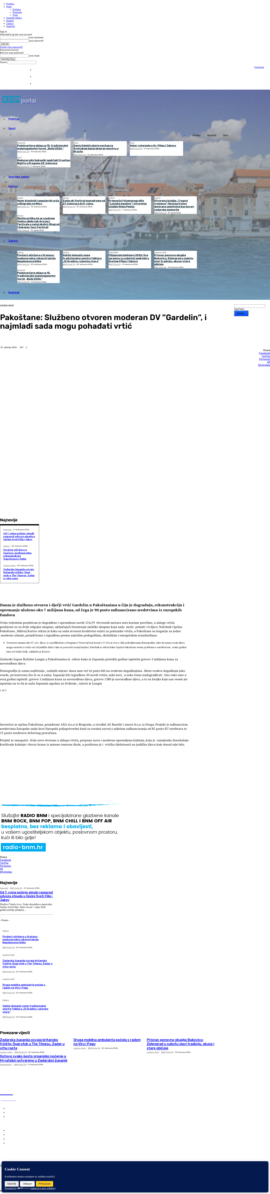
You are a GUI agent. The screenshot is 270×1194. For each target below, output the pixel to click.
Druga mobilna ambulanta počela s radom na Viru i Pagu (23, 986)
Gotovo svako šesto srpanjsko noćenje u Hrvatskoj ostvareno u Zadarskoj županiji (33, 1058)
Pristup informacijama (43, 83)
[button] (94, 754)
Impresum (37, 70)
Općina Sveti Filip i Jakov (20, 1134)
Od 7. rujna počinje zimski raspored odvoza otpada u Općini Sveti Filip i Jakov (19, 536)
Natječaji (10, 26)
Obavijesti (7, 530)
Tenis (15, 15)
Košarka (16, 9)
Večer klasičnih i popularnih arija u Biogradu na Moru (38, 202)
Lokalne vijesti (160, 252)
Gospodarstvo (6, 1064)
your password (36, 40)
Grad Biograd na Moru (19, 1130)
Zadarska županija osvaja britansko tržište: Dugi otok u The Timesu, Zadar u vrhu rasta (19, 574)
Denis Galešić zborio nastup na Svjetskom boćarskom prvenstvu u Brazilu (96, 148)
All (184, 135)
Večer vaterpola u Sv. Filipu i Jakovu (153, 145)
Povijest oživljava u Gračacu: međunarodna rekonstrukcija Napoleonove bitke (36, 258)
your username (36, 37)
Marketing (37, 77)
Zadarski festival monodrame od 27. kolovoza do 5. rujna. (84, 202)
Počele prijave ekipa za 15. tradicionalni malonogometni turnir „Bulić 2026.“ (42, 147)
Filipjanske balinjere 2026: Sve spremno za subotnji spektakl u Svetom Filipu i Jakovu (129, 258)
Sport (9, 6)
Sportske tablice (14, 18)
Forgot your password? (11, 47)
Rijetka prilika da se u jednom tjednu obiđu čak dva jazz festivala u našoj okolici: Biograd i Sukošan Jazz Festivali (38, 223)
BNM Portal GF (160, 213)
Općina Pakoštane (16, 1138)
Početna (10, 3)
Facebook (259, 67)
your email (34, 55)
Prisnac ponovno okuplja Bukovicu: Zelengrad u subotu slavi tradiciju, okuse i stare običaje (173, 260)
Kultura (10, 20)
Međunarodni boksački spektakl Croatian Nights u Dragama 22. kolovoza (43, 162)
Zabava (10, 23)
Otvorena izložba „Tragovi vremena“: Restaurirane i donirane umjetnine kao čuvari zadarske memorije (174, 205)
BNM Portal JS (23, 152)
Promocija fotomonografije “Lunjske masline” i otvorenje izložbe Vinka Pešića (128, 203)
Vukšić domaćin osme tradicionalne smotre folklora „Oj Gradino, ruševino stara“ (82, 258)
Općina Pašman (15, 1143)
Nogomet (17, 12)
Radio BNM (113, 252)
